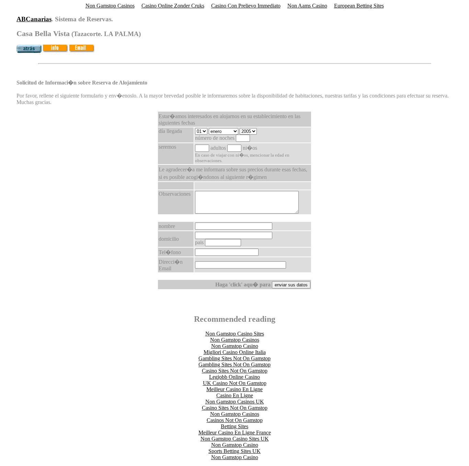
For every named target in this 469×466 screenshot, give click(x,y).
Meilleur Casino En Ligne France (234, 432)
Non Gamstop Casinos (110, 6)
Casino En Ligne (234, 395)
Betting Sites (234, 426)
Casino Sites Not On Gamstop (234, 371)
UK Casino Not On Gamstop (234, 383)
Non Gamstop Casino (234, 346)
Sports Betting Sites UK (234, 451)
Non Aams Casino (307, 6)
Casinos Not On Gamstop (235, 420)
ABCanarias (34, 19)
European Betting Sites (359, 6)
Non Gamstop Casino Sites (234, 334)
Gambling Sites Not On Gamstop (234, 358)
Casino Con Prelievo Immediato (246, 6)
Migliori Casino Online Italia (235, 352)
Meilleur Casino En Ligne (234, 389)
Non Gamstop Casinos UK (234, 402)
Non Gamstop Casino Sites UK (235, 439)
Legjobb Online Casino (234, 377)
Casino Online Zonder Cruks (172, 6)
